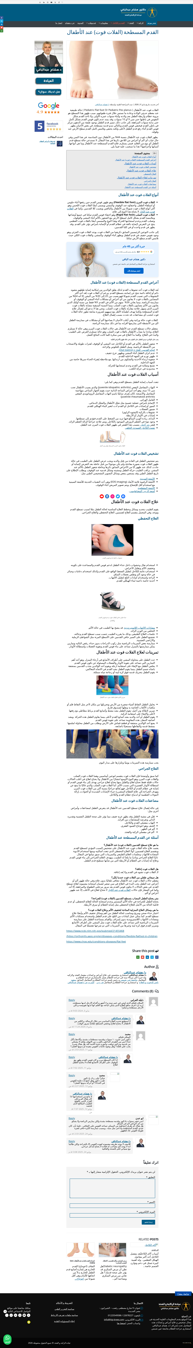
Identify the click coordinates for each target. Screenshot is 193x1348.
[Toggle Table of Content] (153, 153)
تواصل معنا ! (183, 1293)
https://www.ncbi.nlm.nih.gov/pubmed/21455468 (95, 930)
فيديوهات (92, 23)
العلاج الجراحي (150, 181)
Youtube (24, 1315)
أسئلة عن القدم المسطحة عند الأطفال (140, 187)
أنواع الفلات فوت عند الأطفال (144, 156)
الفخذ (131, 23)
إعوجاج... (79, 1278)
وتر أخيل (145, 424)
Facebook (156, 957)
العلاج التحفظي (150, 174)
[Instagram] (47, 2)
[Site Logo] (138, 12)
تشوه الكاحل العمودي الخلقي (140, 427)
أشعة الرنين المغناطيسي (142, 491)
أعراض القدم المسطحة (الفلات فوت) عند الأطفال (135, 159)
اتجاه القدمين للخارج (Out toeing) (137, 349)
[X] (55, 2)
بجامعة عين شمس (129, 979)
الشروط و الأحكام (64, 1302)
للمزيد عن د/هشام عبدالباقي (81, 982)
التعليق (150, 1177)
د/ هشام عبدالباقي (102, 104)
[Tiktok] (36, 2)
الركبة (140, 23)
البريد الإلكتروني (146, 1211)
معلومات (104, 23)
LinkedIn (147, 957)
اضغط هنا (121, 1323)
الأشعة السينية (147, 478)
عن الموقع (186, 1316)
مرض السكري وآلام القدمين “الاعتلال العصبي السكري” (115, 1262)
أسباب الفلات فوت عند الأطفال (140, 163)
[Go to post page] (144, 1244)
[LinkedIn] (43, 2)
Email (142, 957)
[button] (62, 2)
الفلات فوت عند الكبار (119, 889)
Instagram (20, 1315)
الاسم (151, 1201)
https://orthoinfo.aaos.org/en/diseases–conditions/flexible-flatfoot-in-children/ (111, 936)
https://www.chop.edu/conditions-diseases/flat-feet (96, 941)
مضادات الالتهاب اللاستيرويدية (139, 627)
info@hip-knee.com (114, 1319)
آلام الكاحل (154, 1250)
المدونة (80, 23)
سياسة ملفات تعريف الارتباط (64, 1315)
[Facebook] (59, 2)
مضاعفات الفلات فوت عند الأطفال (142, 184)
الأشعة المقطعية (146, 488)
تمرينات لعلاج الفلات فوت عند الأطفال (136, 177)
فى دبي (100, 982)
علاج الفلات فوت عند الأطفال (141, 170)
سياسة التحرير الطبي (64, 1308)
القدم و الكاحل (119, 23)
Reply (72, 1000)
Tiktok (6, 1315)
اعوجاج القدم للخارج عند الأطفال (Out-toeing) (82, 1262)
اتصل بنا (59, 23)
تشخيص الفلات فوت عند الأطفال (142, 167)
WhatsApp (138, 957)
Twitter (152, 957)
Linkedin (15, 1315)
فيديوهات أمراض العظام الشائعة (47, 142)
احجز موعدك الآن (133, 271)
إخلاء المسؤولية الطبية (64, 1321)
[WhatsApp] (40, 2)
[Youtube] (51, 2)
